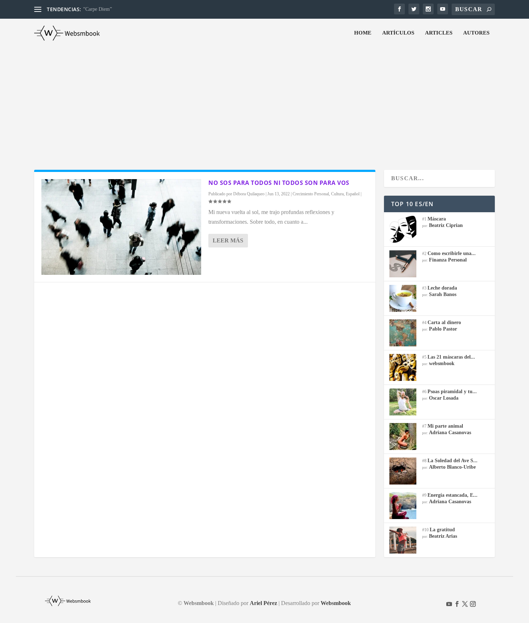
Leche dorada (442, 288)
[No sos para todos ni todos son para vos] (121, 227)
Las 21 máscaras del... (451, 357)
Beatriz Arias (443, 536)
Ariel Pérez (263, 603)
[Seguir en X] (465, 604)
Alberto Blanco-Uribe (452, 467)
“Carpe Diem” (97, 9)
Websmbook (336, 603)
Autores (476, 33)
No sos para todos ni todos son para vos (278, 183)
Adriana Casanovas (450, 432)
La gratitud (442, 529)
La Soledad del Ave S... (453, 460)
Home (362, 33)
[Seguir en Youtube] (449, 604)
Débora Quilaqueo (248, 193)
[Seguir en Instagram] (473, 604)
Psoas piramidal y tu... (452, 391)
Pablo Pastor (443, 329)
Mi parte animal (445, 426)
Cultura (337, 193)
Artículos (398, 33)
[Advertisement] (264, 101)
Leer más (228, 240)
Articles (438, 33)
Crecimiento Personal (311, 193)
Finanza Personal (448, 260)
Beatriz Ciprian (446, 225)
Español (353, 193)
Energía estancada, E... (453, 495)
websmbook (442, 363)
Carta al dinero (444, 322)
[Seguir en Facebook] (457, 604)
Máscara (437, 219)
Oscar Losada (443, 398)
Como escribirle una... (452, 253)
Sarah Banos (442, 294)
